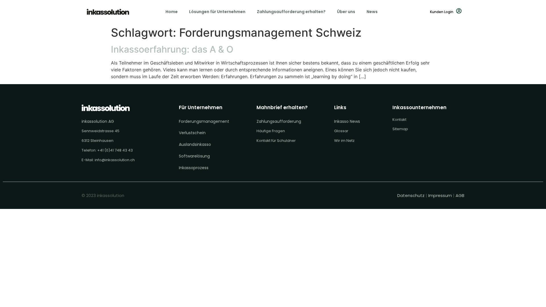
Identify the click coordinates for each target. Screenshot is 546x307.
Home (172, 11)
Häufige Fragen (271, 131)
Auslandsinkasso (195, 144)
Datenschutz (411, 195)
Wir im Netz (344, 140)
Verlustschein (192, 133)
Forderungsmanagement (204, 121)
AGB (460, 195)
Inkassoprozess (193, 168)
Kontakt (399, 119)
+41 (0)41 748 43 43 (115, 150)
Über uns (346, 11)
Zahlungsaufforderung (279, 121)
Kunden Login (441, 11)
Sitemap (400, 129)
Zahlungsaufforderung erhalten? (291, 11)
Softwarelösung (194, 156)
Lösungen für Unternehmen (217, 11)
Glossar (341, 131)
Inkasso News (347, 121)
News (372, 11)
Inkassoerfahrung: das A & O (172, 49)
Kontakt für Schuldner (276, 140)
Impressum (440, 195)
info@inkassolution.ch (115, 160)
